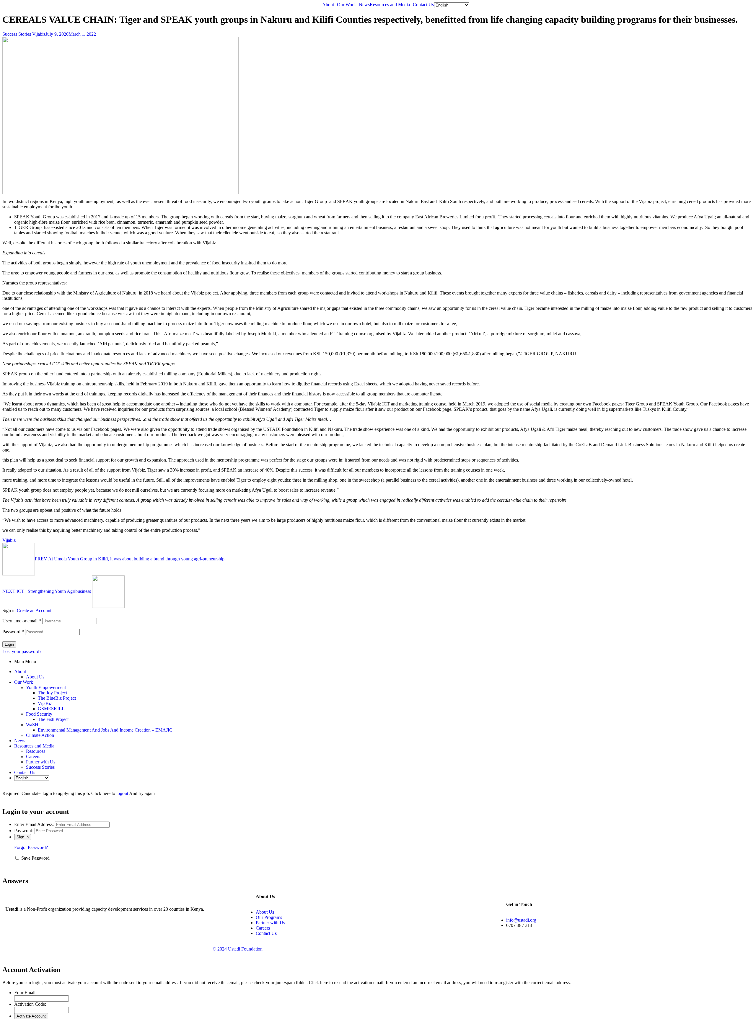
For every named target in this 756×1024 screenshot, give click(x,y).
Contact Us (423, 4)
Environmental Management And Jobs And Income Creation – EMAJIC (105, 729)
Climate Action (40, 735)
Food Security (39, 714)
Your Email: (25, 992)
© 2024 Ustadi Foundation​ (238, 948)
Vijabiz (38, 34)
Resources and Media (390, 4)
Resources (35, 751)
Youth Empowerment (46, 687)
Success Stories (16, 34)
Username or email (21, 620)
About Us (35, 676)
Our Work (346, 4)
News (364, 4)
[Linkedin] (60, 929)
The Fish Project (53, 719)
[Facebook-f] (12, 929)
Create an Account (34, 610)
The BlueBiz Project (57, 698)
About (328, 4)
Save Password (35, 858)
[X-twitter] (28, 929)
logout (122, 793)
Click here (318, 982)
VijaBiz (45, 703)
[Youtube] (44, 929)
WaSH (32, 724)
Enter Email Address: (34, 824)
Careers (33, 756)
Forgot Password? (31, 847)
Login (9, 644)
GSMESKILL (51, 708)
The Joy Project (52, 692)
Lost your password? (21, 651)
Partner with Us (40, 761)
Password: (23, 830)
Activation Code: (30, 1004)
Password (13, 631)
